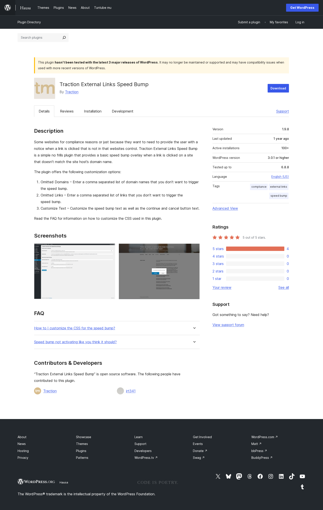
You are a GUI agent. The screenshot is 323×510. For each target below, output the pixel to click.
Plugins (81, 451)
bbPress (259, 451)
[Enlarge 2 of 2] (194, 249)
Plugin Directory (29, 22)
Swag (199, 457)
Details (44, 111)
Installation (93, 111)
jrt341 (131, 391)
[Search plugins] (64, 37)
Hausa (64, 482)
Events (198, 444)
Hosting (23, 451)
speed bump (278, 195)
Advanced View (225, 208)
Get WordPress (302, 7)
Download (278, 88)
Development (122, 111)
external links (278, 186)
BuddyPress (262, 457)
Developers (143, 451)
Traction (71, 92)
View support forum (228, 325)
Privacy (23, 457)
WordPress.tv (146, 457)
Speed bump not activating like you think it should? (75, 342)
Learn (138, 437)
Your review (221, 287)
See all (283, 287)
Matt (256, 444)
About (22, 437)
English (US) (280, 176)
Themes (82, 444)
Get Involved (202, 437)
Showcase (83, 437)
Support (282, 111)
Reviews (67, 111)
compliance (259, 186)
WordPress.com (264, 437)
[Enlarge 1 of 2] (109, 249)
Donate (200, 451)
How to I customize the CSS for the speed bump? (74, 328)
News (22, 444)
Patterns (82, 457)
